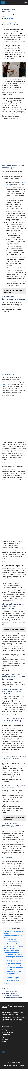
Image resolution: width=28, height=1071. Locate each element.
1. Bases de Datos (11, 939)
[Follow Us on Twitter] (3, 1052)
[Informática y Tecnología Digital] (3, 2)
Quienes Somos (7, 1065)
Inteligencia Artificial (7, 1032)
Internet (4, 1041)
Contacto (22, 1065)
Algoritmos (17, 23)
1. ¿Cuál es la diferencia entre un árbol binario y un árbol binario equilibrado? (15, 956)
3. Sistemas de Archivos (12, 944)
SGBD (4, 384)
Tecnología (5, 1030)
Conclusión (7, 983)
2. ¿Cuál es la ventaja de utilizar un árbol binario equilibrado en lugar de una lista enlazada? (14, 961)
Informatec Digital (7, 23)
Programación (6, 1034)
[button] (19, 2)
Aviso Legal (15, 1065)
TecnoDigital (10, 18)
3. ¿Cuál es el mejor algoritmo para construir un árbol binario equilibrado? (14, 967)
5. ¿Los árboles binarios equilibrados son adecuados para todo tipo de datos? (14, 978)
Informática (5, 1039)
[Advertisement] (14, 135)
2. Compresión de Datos (12, 941)
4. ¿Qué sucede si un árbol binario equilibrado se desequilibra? (13, 973)
